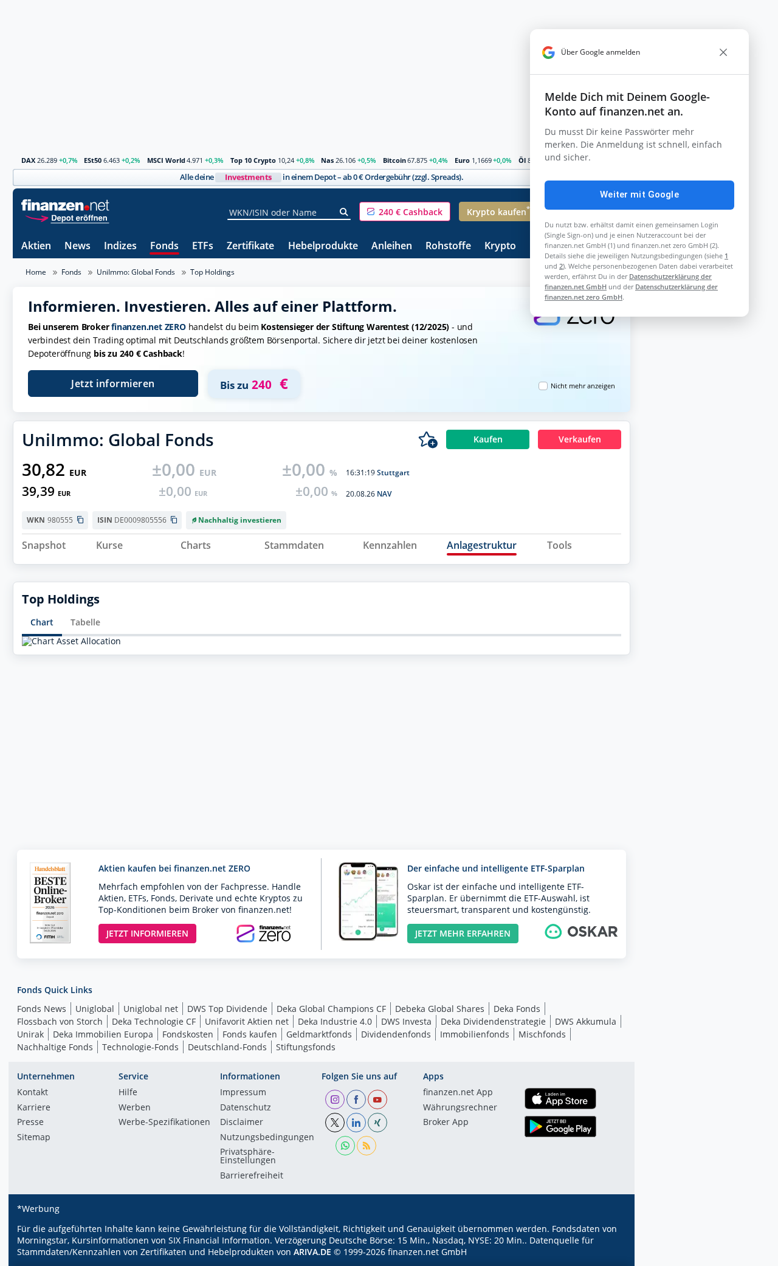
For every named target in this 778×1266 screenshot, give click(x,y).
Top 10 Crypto (253, 160)
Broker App (446, 1122)
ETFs (202, 246)
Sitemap (33, 1138)
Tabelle (85, 622)
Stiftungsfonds (306, 1047)
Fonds (164, 246)
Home (36, 272)
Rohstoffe (448, 246)
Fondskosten (187, 1034)
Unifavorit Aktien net (247, 1021)
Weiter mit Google (639, 194)
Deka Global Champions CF (331, 1008)
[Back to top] (605, 1252)
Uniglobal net (150, 1008)
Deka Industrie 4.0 (335, 1021)
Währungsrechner (460, 1108)
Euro (462, 160)
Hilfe (128, 1093)
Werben (135, 1108)
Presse (30, 1122)
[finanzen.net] (65, 205)
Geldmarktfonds (319, 1034)
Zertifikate (250, 246)
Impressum (243, 1093)
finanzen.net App (458, 1093)
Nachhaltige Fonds (55, 1047)
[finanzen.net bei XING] (377, 1122)
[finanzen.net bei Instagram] (335, 1099)
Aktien (36, 246)
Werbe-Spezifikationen (164, 1122)
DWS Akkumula (585, 1021)
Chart (41, 622)
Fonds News (41, 1008)
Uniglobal (94, 1008)
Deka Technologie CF (154, 1021)
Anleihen (391, 246)
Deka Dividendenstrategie (493, 1021)
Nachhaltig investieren (239, 520)
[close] (723, 52)
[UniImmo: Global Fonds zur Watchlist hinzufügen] (428, 439)
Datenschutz (245, 1108)
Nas (327, 160)
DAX (28, 160)
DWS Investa (406, 1021)
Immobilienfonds (474, 1034)
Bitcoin (394, 160)
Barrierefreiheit (251, 1176)
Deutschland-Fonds (227, 1047)
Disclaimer (241, 1122)
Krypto (500, 246)
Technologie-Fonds (140, 1047)
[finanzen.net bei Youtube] (377, 1099)
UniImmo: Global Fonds (136, 272)
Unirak (30, 1034)
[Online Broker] (66, 217)
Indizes (120, 246)
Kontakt (32, 1093)
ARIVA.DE (312, 1251)
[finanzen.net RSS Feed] (366, 1145)
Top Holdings (212, 272)
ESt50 (93, 160)
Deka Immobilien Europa (103, 1034)
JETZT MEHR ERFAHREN (463, 933)
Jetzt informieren (113, 383)
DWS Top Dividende (227, 1008)
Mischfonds (542, 1034)
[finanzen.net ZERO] (573, 324)
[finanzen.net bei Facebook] (356, 1099)
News (77, 246)
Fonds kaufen (249, 1034)
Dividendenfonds (396, 1034)
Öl (522, 160)
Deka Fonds (517, 1008)
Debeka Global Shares (439, 1008)
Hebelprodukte (323, 246)
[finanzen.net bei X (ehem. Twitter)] (335, 1122)
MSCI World (166, 160)
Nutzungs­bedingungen (267, 1138)
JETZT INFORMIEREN (147, 933)
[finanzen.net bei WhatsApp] (345, 1145)
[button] (404, 211)
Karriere (33, 1108)
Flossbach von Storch (60, 1021)
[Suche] (344, 212)
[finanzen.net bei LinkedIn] (356, 1122)
